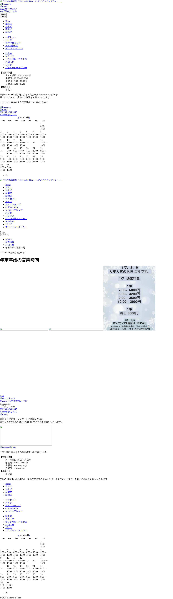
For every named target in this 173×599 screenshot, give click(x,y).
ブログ (8, 65)
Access (8, 401)
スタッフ (9, 56)
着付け (8, 24)
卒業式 (8, 29)
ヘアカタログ (11, 45)
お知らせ (9, 62)
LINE (16, 401)
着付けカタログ (13, 43)
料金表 (8, 53)
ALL (2, 396)
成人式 (8, 26)
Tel (12, 401)
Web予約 (23, 401)
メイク (8, 40)
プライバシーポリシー (16, 67)
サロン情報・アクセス (16, 59)
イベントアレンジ (14, 48)
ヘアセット (10, 37)
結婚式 (8, 32)
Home (8, 21)
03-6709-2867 (8, 9)
